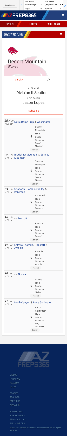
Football (34, 24)
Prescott (22, 218)
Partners (15, 401)
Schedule (33, 110)
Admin (13, 386)
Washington (44, 121)
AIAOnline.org (17, 423)
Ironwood (19, 191)
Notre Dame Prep (24, 121)
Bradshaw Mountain (26, 154)
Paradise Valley (35, 189)
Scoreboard (16, 411)
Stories (14, 393)
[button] (65, 5)
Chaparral (20, 189)
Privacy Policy (18, 419)
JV (48, 79)
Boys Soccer (10, 5)
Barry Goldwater (42, 302)
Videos (13, 375)
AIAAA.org (15, 405)
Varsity (19, 79)
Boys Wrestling (13, 34)
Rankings (15, 379)
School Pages (17, 415)
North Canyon (22, 302)
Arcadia (18, 247)
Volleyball (53, 24)
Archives (15, 397)
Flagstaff (39, 244)
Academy (14, 383)
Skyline (22, 274)
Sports (10, 24)
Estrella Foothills (23, 244)
